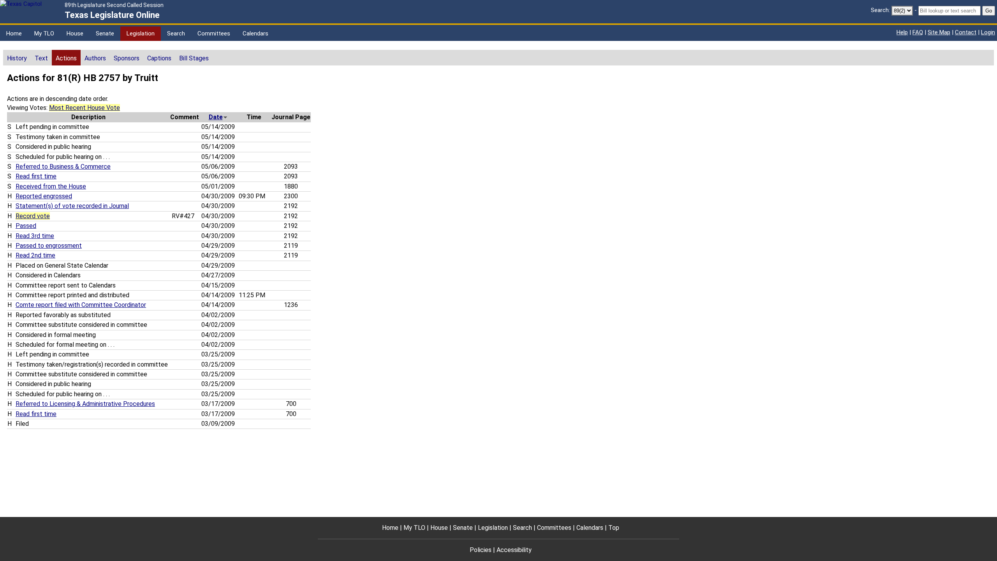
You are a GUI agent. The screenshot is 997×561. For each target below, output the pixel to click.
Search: (880, 10)
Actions (66, 58)
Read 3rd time (35, 236)
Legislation (141, 33)
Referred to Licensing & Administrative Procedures (85, 404)
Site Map (939, 32)
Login (988, 32)
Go (988, 11)
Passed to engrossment (49, 245)
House (75, 33)
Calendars (255, 33)
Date (216, 117)
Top (613, 527)
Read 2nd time (35, 255)
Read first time (36, 176)
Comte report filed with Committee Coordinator (81, 305)
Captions (159, 58)
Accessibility (514, 550)
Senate (105, 33)
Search (176, 33)
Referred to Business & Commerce (63, 166)
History (17, 58)
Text (41, 58)
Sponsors (126, 58)
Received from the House (51, 186)
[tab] (17, 57)
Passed (26, 225)
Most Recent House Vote (84, 107)
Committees (213, 33)
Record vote (33, 216)
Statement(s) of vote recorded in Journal (72, 206)
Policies (480, 550)
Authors (95, 58)
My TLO (44, 33)
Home (14, 33)
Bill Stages (194, 58)
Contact (965, 32)
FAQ (917, 32)
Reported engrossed (44, 196)
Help (902, 32)
